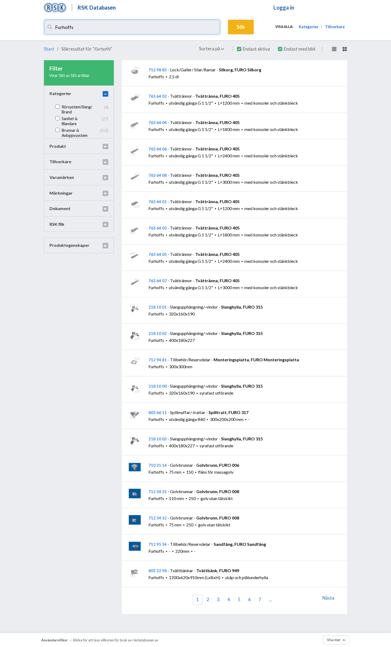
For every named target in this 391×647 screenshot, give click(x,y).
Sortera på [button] (210, 48)
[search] (49, 27)
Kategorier (308, 26)
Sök (241, 27)
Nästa (328, 598)
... (270, 599)
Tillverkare (335, 26)
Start (49, 49)
